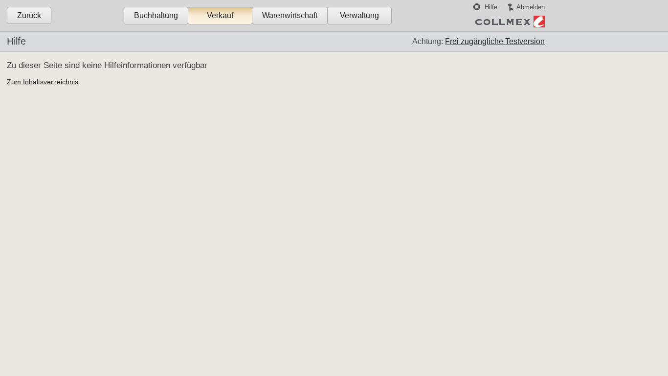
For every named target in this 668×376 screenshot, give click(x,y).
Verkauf (220, 15)
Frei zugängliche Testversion (495, 41)
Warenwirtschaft (289, 15)
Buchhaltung (156, 15)
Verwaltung (359, 15)
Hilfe (491, 7)
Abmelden (530, 7)
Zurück (29, 15)
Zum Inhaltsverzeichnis (42, 82)
